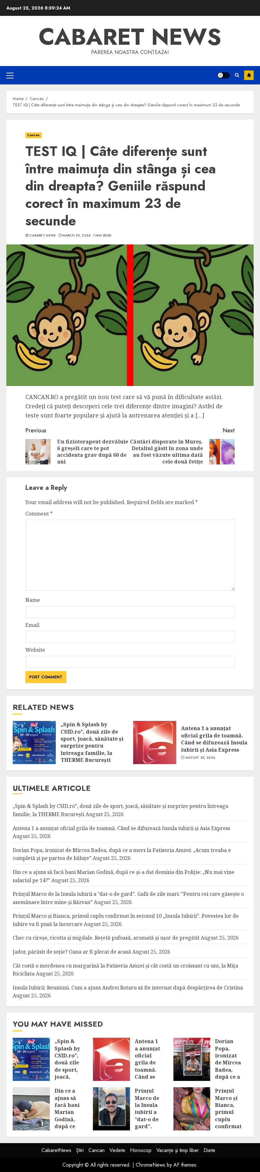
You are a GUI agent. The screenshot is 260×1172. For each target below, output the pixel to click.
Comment (39, 513)
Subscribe (249, 75)
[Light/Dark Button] (223, 75)
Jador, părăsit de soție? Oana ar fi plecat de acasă (72, 951)
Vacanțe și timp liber (177, 1150)
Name (32, 599)
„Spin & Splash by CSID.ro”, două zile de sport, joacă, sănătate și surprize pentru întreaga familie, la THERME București (92, 742)
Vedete (117, 1150)
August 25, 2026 (200, 758)
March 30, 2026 (76, 235)
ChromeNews (150, 1165)
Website (35, 649)
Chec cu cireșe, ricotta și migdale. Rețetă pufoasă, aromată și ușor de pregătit (106, 937)
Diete (209, 1150)
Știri (80, 1150)
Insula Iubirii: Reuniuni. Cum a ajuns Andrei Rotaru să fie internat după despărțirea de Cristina (128, 987)
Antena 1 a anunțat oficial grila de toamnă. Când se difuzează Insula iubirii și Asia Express (214, 739)
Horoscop (141, 1150)
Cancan (33, 135)
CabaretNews (56, 1150)
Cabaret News (42, 235)
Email (32, 625)
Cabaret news (130, 36)
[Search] (237, 75)
